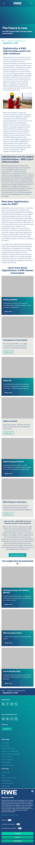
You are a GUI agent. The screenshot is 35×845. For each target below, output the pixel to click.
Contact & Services (7, 765)
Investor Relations (7, 759)
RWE (3, 41)
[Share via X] (16, 704)
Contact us (7, 729)
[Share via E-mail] (12, 704)
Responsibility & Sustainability (10, 754)
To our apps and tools (17, 555)
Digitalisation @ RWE (10, 43)
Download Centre (7, 783)
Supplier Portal (6, 780)
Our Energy (5, 746)
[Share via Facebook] (7, 704)
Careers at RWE (6, 757)
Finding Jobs (5, 772)
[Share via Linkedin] (3, 704)
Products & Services (7, 748)
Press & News (5, 762)
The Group (4, 743)
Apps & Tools (5, 786)
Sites (3, 775)
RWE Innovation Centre (9, 778)
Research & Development (16, 41)
